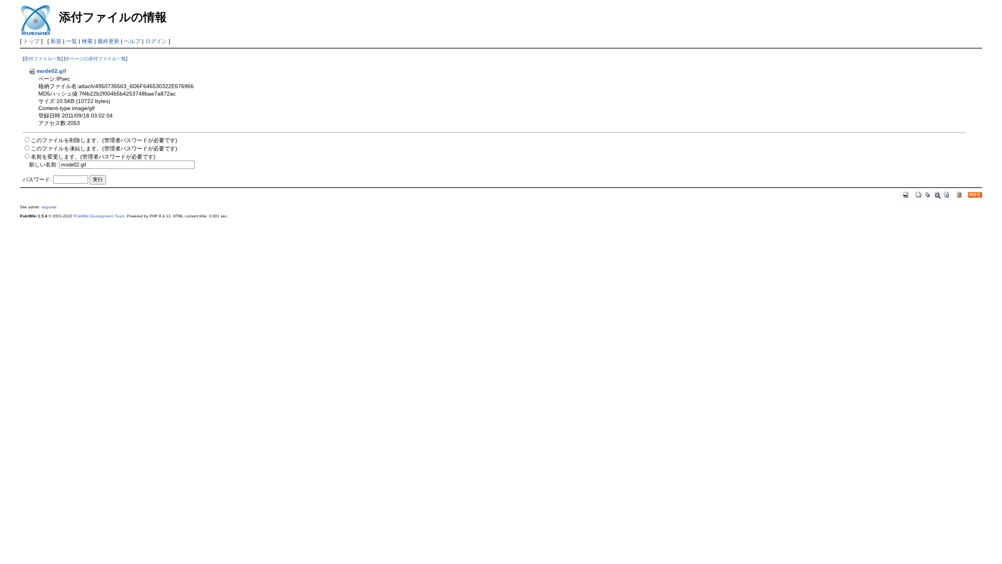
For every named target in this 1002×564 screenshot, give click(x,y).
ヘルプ (132, 41)
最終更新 (108, 41)
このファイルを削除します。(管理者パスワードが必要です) (104, 140)
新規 (55, 41)
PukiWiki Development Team (99, 216)
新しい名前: (43, 164)
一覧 (71, 41)
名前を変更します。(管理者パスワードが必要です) (93, 157)
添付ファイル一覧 (42, 58)
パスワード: (37, 179)
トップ (31, 41)
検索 (87, 41)
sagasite (49, 207)
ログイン (156, 41)
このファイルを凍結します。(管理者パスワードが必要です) (104, 148)
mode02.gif (51, 71)
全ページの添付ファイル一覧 (95, 58)
